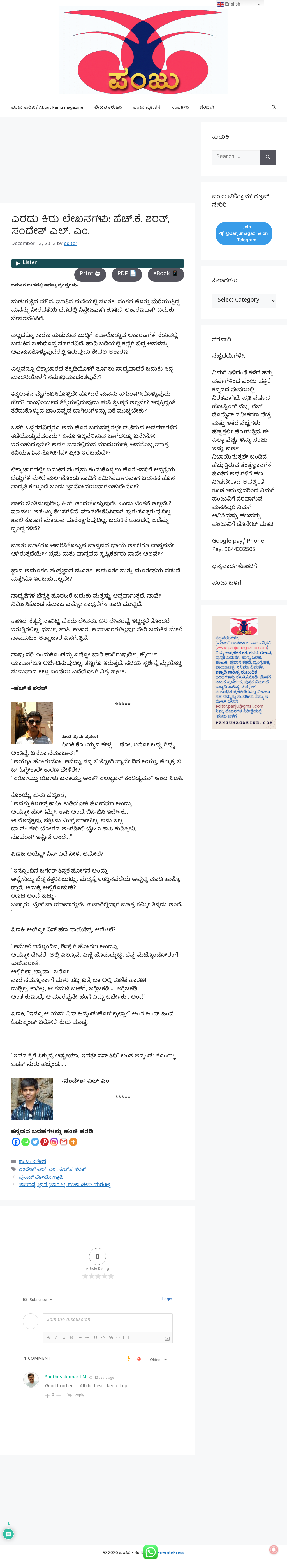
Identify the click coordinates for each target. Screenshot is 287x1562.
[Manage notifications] (273, 1549)
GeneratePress (169, 1553)
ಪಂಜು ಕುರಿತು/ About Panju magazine (47, 108)
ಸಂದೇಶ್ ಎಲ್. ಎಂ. (38, 1170)
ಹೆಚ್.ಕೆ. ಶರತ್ (72, 1170)
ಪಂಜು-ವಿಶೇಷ (32, 1162)
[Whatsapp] (25, 1142)
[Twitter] (35, 1142)
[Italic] (56, 1337)
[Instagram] (54, 1142)
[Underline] (64, 1337)
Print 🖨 (90, 274)
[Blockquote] (95, 1337)
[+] (126, 1337)
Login (166, 1299)
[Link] (111, 1337)
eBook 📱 (166, 274)
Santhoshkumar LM (66, 1377)
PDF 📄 (126, 274)
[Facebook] (16, 1142)
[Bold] (48, 1337)
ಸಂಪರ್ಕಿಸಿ (180, 108)
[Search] (268, 157)
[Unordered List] (87, 1337)
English (232, 4)
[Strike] (72, 1337)
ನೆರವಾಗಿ (207, 108)
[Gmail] (63, 1142)
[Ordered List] (80, 1337)
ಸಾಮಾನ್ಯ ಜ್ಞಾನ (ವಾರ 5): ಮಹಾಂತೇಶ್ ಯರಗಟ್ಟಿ (64, 1185)
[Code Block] (103, 1337)
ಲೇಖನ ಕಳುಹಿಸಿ (108, 108)
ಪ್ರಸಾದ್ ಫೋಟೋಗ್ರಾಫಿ (41, 1178)
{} (118, 1337)
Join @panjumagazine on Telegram (246, 233)
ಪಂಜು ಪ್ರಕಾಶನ (146, 108)
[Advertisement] (97, 161)
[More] (73, 1142)
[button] (273, 108)
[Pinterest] (44, 1142)
